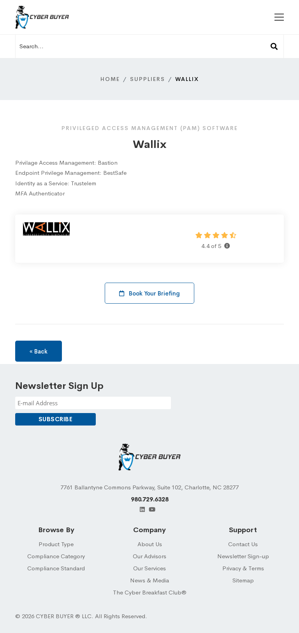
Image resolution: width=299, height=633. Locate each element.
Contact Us (243, 544)
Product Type (56, 544)
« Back (38, 351)
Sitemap (243, 580)
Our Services (149, 568)
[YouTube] (152, 510)
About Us (149, 544)
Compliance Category (56, 556)
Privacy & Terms (243, 568)
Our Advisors (149, 556)
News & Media (149, 580)
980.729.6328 (150, 499)
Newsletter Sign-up (243, 556)
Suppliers (147, 79)
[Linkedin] (142, 510)
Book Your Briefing (153, 293)
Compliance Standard (56, 568)
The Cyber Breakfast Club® (149, 592)
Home (110, 79)
